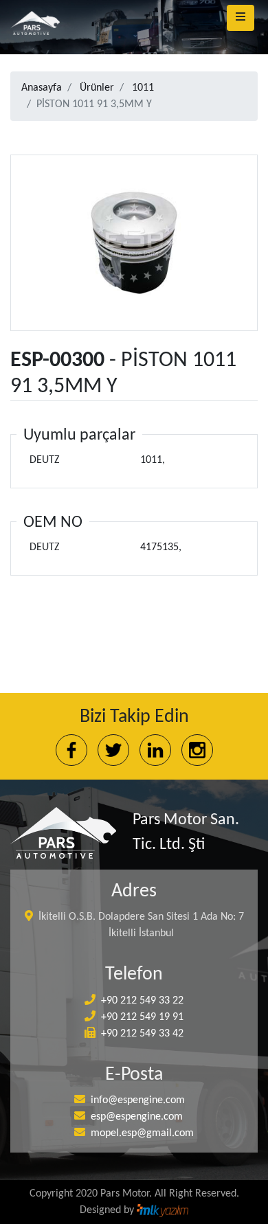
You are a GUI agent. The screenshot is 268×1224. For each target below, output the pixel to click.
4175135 (159, 547)
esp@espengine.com (137, 1116)
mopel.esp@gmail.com (142, 1133)
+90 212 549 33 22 (142, 1000)
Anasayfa (41, 87)
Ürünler (97, 87)
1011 (143, 87)
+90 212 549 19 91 (142, 1017)
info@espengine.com (138, 1100)
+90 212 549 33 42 (142, 1033)
